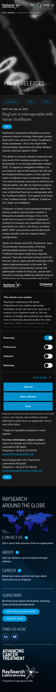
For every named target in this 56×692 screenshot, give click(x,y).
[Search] (39, 6)
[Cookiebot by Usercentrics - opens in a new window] (40, 285)
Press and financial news (21, 611)
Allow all (28, 387)
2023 (46, 101)
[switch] (48, 347)
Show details (40, 377)
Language (10, 101)
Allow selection (28, 396)
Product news (14, 618)
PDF (7, 126)
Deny (28, 406)
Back (30, 101)
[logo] (11, 5)
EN (33, 5)
